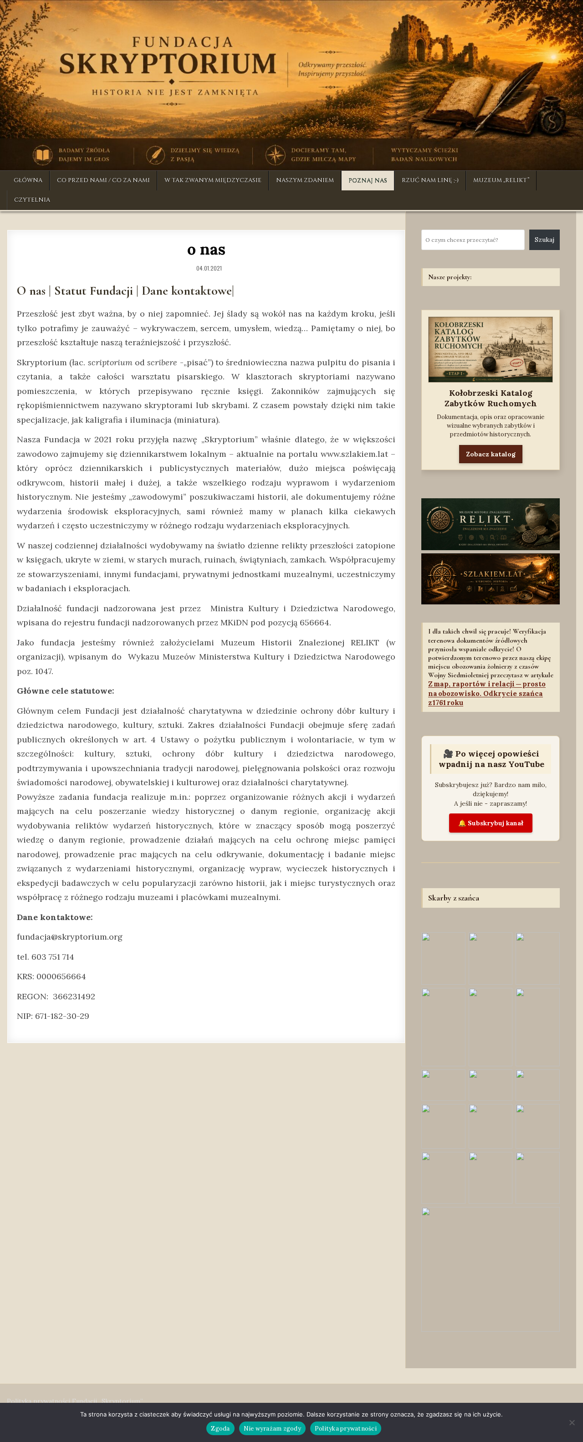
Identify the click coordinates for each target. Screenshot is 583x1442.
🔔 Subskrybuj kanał (490, 823)
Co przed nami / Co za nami (103, 180)
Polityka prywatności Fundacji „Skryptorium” (75, 1401)
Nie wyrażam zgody (272, 1428)
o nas (206, 249)
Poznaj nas (367, 180)
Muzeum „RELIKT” (501, 180)
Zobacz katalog (491, 454)
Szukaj (544, 239)
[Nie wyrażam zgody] (571, 1422)
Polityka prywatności (346, 1428)
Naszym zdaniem (305, 180)
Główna (28, 180)
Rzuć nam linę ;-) (430, 180)
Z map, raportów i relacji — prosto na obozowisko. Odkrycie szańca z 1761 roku (487, 693)
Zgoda (220, 1428)
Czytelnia (32, 200)
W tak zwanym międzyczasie (212, 180)
